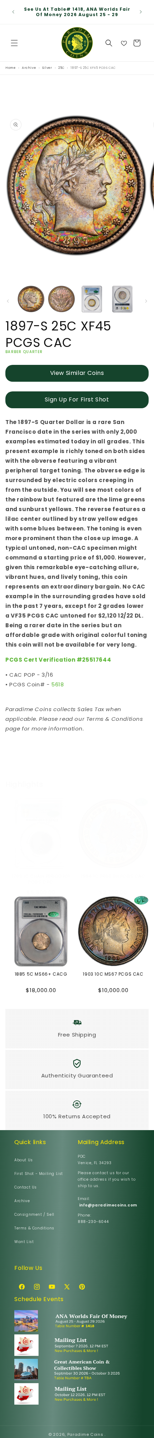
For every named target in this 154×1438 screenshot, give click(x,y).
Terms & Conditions (34, 1228)
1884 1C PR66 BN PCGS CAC (113, 876)
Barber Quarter (24, 351)
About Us (23, 1160)
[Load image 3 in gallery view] (91, 299)
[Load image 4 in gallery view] (122, 299)
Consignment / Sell (34, 1214)
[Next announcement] (141, 12)
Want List (24, 1241)
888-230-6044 (93, 1221)
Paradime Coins (85, 1434)
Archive (22, 1201)
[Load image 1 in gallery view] (31, 299)
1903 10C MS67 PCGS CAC (113, 974)
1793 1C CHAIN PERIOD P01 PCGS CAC (40, 879)
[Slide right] (146, 301)
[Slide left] (8, 301)
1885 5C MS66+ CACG (41, 974)
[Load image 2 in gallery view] (61, 299)
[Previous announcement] (13, 12)
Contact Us (25, 1187)
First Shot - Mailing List (38, 1173)
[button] (14, 43)
